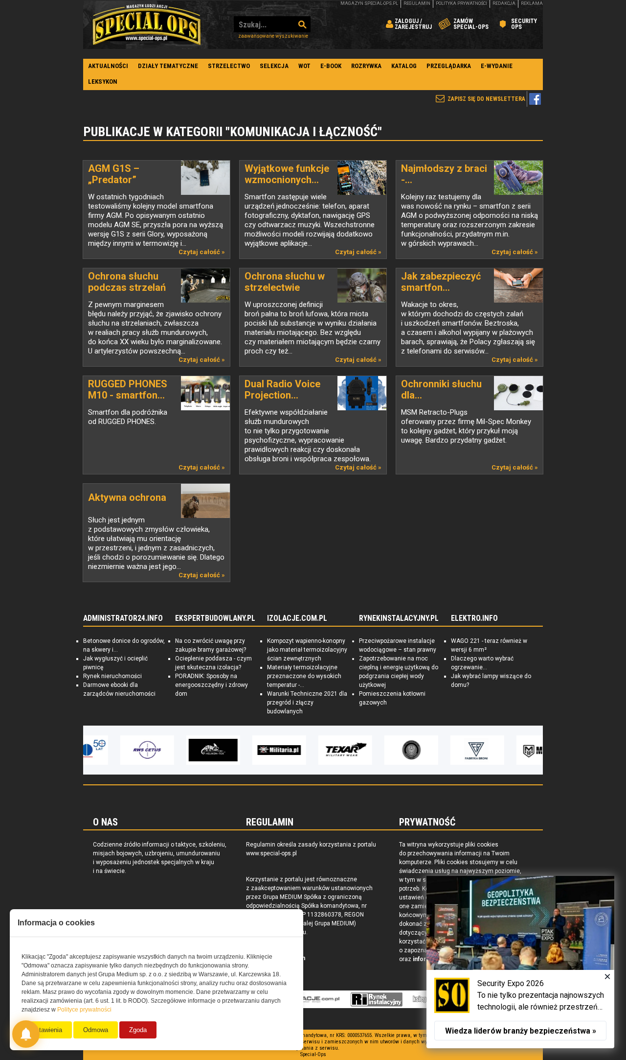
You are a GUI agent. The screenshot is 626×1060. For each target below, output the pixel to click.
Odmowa (95, 1030)
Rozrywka (366, 66)
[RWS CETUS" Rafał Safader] (115, 750)
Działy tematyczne (168, 66)
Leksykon (102, 81)
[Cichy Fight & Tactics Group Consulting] (379, 750)
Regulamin (416, 3)
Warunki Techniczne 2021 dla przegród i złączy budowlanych (307, 702)
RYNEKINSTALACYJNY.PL (399, 618)
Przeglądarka (448, 66)
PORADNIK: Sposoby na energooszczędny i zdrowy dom (211, 685)
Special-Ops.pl (146, 24)
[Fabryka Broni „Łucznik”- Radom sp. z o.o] (445, 750)
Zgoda (138, 1030)
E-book (330, 66)
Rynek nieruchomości (112, 676)
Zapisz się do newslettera (486, 98)
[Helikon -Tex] (181, 750)
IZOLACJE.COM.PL (297, 618)
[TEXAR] (313, 750)
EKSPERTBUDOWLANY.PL (215, 618)
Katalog (404, 66)
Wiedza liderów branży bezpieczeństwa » (520, 1031)
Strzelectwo (229, 66)
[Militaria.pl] (247, 750)
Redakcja (503, 3)
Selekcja (274, 66)
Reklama (532, 3)
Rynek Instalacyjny (377, 999)
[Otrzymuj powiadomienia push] (26, 1034)
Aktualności (108, 66)
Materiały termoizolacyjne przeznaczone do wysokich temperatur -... (304, 676)
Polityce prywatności (84, 1009)
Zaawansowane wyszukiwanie (273, 36)
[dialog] (520, 962)
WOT (304, 66)
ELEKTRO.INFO (474, 618)
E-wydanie (497, 66)
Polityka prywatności (461, 3)
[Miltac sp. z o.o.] (511, 750)
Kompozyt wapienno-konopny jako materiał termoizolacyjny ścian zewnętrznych (307, 649)
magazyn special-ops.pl (369, 3)
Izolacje (311, 999)
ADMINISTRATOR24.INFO (123, 618)
